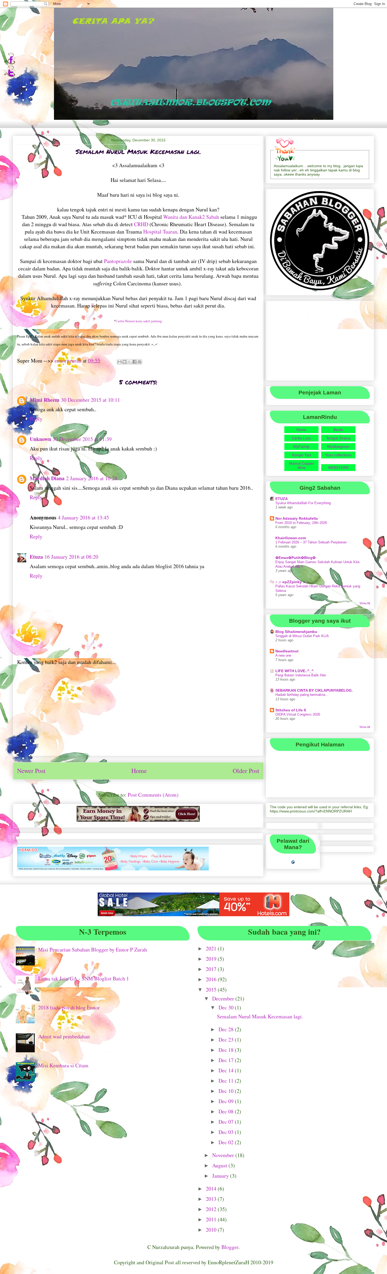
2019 (212, 958)
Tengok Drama (338, 438)
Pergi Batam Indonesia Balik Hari (300, 675)
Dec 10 (227, 1090)
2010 (212, 1229)
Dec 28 (227, 1029)
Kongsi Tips (301, 455)
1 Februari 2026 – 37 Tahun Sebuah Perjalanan (311, 542)
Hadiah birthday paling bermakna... (301, 695)
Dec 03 (227, 1132)
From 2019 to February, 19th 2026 (301, 523)
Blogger (229, 1247)
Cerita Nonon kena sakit (139, 321)
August (220, 1165)
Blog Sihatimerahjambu (296, 631)
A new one (283, 655)
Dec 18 (227, 1049)
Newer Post (31, 770)
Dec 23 (227, 1039)
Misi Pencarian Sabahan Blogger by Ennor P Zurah (92, 949)
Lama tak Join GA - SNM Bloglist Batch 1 (83, 978)
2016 (212, 979)
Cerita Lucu (301, 438)
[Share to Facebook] (134, 361)
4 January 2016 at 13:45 (83, 517)
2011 (212, 1219)
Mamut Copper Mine (301, 465)
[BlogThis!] (124, 361)
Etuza (36, 557)
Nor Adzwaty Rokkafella (296, 518)
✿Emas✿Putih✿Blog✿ (295, 558)
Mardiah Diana (47, 478)
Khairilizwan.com (290, 538)
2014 (212, 1188)
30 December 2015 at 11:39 (82, 439)
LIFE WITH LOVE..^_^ (294, 671)
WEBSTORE (338, 467)
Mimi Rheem (44, 400)
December (223, 998)
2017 (212, 969)
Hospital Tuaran (160, 231)
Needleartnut (287, 651)
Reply (36, 418)
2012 (212, 1209)
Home (139, 770)
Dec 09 (227, 1101)
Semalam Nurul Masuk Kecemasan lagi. (260, 1016)
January (221, 1175)
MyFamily (302, 446)
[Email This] (119, 361)
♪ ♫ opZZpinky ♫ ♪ (292, 582)
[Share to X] (129, 361)
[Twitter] (10, 76)
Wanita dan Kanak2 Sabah (191, 216)
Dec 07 (227, 1121)
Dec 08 (227, 1111)
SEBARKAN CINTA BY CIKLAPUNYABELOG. (314, 690)
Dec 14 (227, 1070)
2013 (212, 1198)
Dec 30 (227, 1007)
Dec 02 (227, 1142)
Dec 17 (227, 1060)
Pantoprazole (118, 261)
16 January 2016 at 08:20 (71, 556)
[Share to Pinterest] (139, 361)
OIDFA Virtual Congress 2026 (297, 714)
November (223, 1155)
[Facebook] (10, 63)
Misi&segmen (338, 446)
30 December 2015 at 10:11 (90, 399)
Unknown (40, 439)
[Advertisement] (138, 715)
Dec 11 (227, 1080)
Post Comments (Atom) (153, 794)
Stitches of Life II (290, 710)
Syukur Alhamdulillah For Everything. (303, 503)
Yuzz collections (338, 455)
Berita (338, 430)
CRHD (141, 224)
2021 (212, 948)
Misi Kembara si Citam (63, 1065)
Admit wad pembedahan (64, 1036)
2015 (212, 989)
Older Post (246, 770)
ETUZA (281, 499)
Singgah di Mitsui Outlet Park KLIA (302, 636)
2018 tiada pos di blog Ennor (69, 1007)
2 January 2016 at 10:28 (91, 478)
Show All (364, 603)
